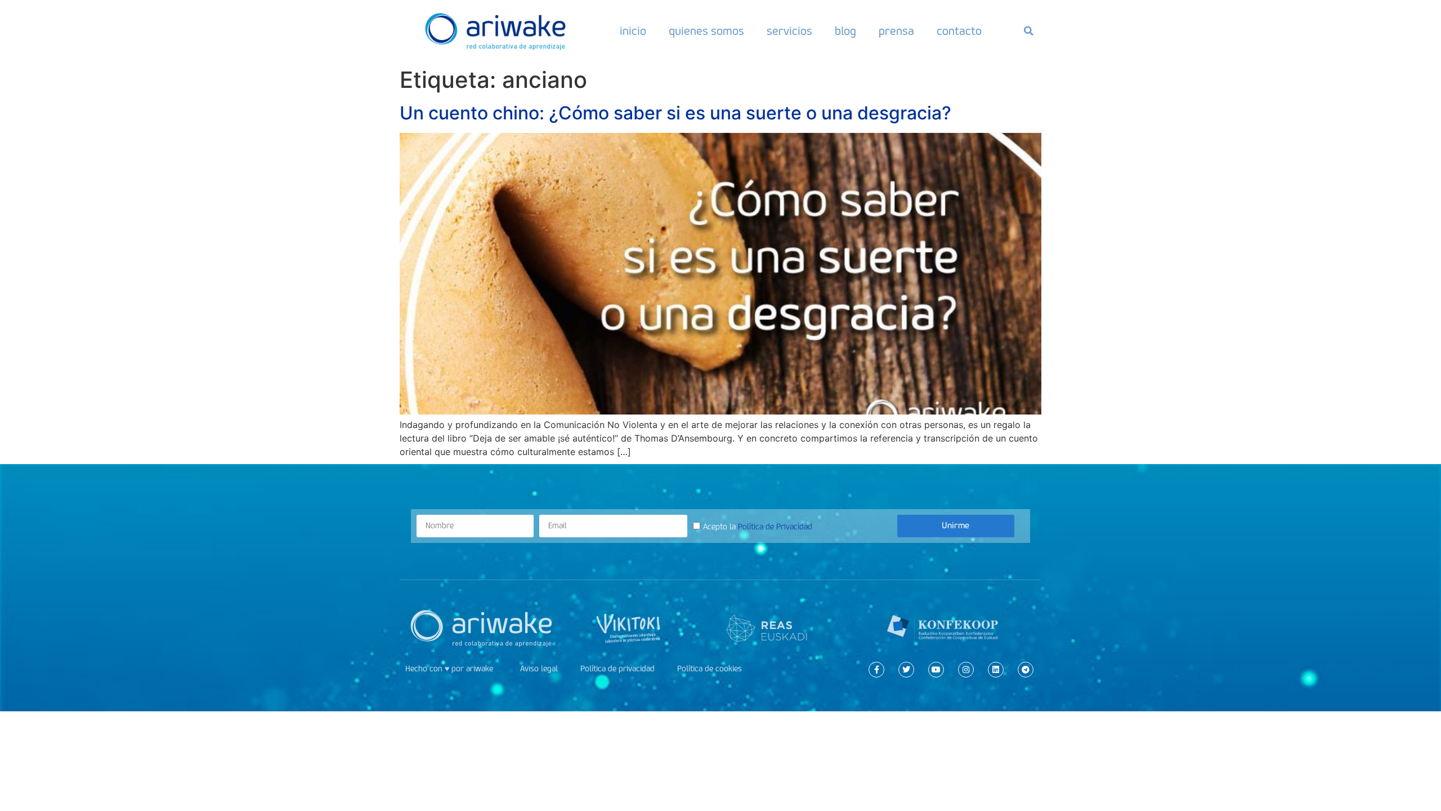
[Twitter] (906, 670)
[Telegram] (1025, 670)
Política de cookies (709, 669)
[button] (1028, 31)
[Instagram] (966, 670)
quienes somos (706, 31)
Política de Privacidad (775, 526)
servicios (789, 31)
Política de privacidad (617, 669)
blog (845, 31)
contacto (959, 31)
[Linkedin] (996, 670)
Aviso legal (539, 669)
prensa (896, 31)
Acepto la (757, 526)
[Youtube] (936, 670)
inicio (633, 31)
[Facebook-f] (876, 670)
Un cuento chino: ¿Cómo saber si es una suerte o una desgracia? (675, 113)
